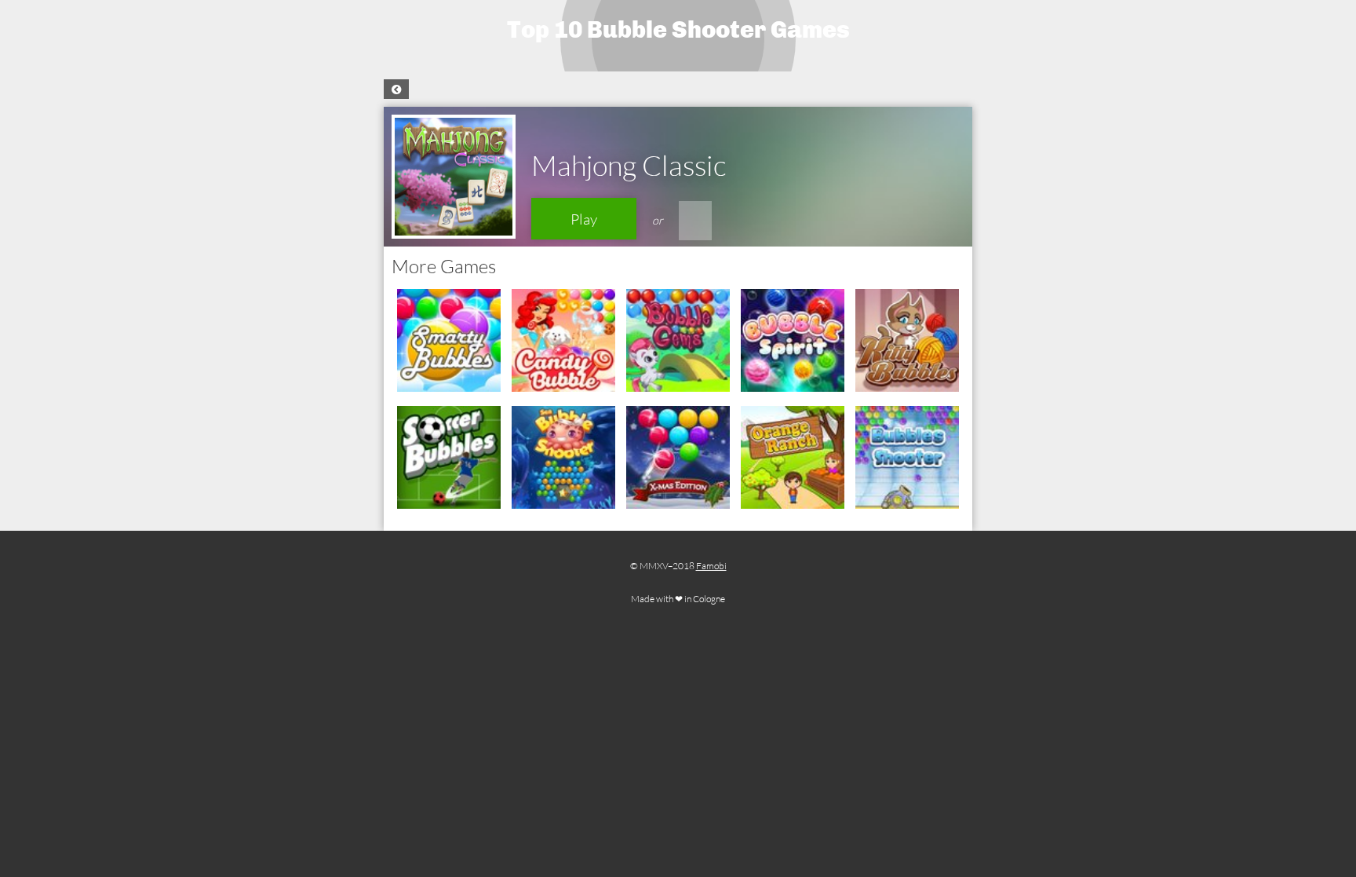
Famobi (711, 566)
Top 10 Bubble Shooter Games (678, 30)
